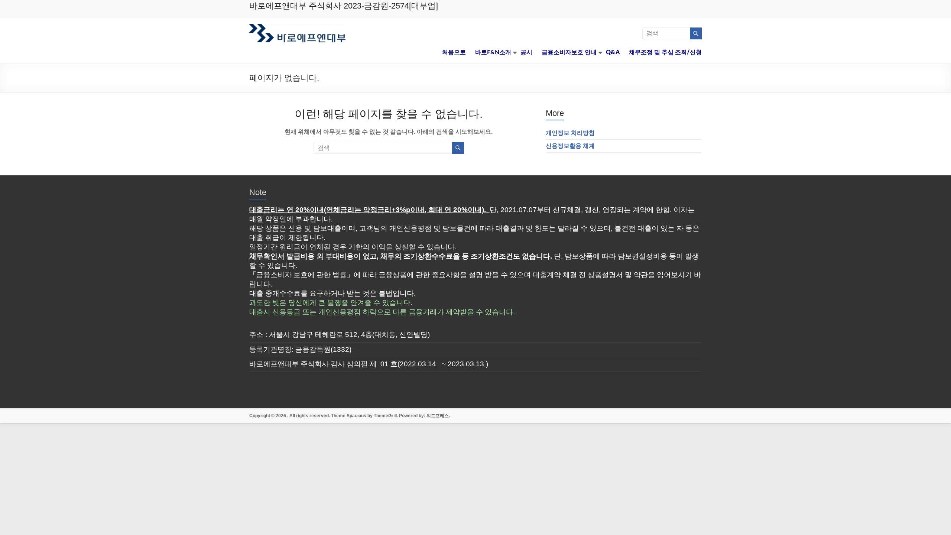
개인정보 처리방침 (570, 133)
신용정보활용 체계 (570, 146)
